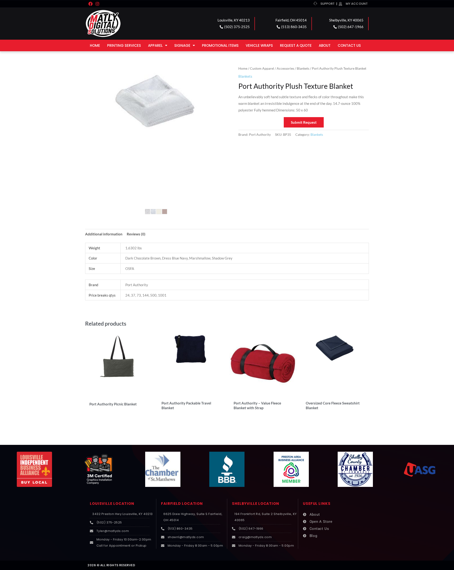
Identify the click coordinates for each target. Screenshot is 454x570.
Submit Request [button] (304, 122)
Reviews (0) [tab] (136, 234)
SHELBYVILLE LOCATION (255, 503)
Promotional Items (220, 45)
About (325, 45)
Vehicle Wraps (259, 45)
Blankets (303, 68)
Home (95, 45)
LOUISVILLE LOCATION (112, 503)
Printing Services (124, 45)
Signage (182, 45)
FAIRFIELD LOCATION (182, 503)
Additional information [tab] (103, 234)
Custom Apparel (262, 68)
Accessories (285, 68)
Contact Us (349, 45)
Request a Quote (296, 45)
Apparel (155, 45)
